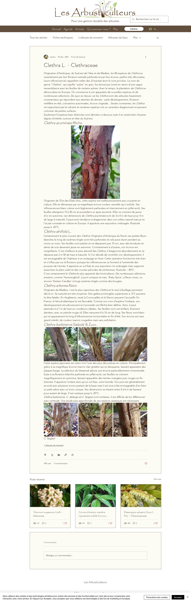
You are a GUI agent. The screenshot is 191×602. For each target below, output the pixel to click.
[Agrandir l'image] (61, 344)
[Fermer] (187, 597)
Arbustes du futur (118, 37)
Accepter (178, 597)
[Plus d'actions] (145, 57)
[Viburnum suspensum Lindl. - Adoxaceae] (50, 495)
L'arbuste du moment (91, 37)
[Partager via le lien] (65, 454)
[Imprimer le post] (72, 454)
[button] (157, 38)
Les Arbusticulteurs (95, 582)
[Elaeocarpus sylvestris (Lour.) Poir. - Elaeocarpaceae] (141, 495)
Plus (135, 37)
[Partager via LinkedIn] (58, 454)
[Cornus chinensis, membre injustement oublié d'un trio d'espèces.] (95, 495)
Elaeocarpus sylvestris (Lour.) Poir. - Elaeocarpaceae (138, 514)
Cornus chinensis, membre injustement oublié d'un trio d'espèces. (92, 514)
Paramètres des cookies (157, 597)
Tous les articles (38, 37)
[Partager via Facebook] (45, 454)
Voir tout (157, 479)
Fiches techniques (63, 37)
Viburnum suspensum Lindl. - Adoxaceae (48, 514)
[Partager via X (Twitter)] (52, 454)
